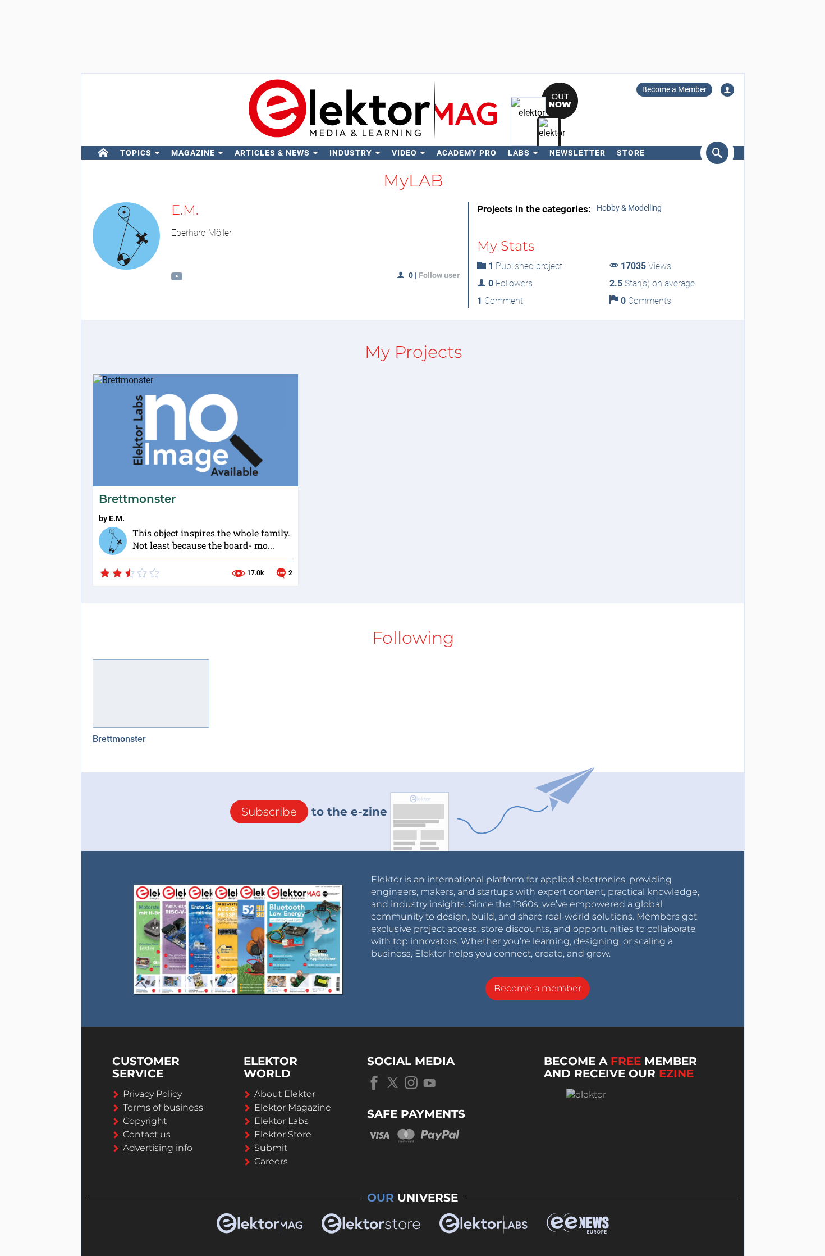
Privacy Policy (152, 1094)
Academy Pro (467, 152)
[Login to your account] (727, 90)
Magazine (193, 152)
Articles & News (272, 152)
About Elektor (284, 1094)
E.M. (117, 518)
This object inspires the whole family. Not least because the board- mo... (211, 539)
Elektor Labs (281, 1121)
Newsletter (577, 152)
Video (404, 152)
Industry (350, 152)
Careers (271, 1161)
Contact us (147, 1134)
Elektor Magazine (292, 1107)
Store (631, 152)
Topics (136, 152)
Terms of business (163, 1107)
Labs (519, 152)
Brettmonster (137, 499)
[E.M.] (113, 541)
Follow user (439, 275)
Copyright (145, 1121)
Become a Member (674, 89)
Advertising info (157, 1148)
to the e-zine (314, 811)
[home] (103, 153)
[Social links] (176, 277)
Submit (270, 1148)
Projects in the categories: (534, 209)
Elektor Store (282, 1134)
